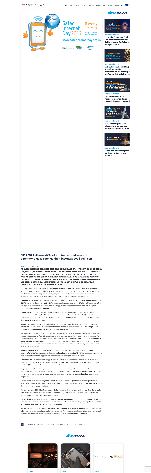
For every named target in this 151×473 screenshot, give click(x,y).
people (98, 5)
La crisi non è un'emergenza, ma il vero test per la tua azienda (117, 153)
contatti (110, 5)
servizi (78, 5)
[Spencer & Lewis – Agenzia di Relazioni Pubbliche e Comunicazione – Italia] (33, 5)
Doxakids (40, 424)
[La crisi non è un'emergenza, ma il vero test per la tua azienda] (117, 139)
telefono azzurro (79, 424)
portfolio (91, 5)
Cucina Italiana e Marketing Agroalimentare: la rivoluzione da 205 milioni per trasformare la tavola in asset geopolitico (117, 70)
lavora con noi (118, 5)
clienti (85, 5)
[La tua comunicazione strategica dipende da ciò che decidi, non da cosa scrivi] (117, 85)
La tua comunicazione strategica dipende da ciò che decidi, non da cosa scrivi (117, 99)
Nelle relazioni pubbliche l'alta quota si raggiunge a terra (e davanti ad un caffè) (117, 126)
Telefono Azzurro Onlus (35, 341)
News (23, 266)
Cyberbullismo (30, 424)
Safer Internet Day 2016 (64, 424)
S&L (71, 5)
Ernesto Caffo (49, 424)
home (65, 5)
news (104, 5)
